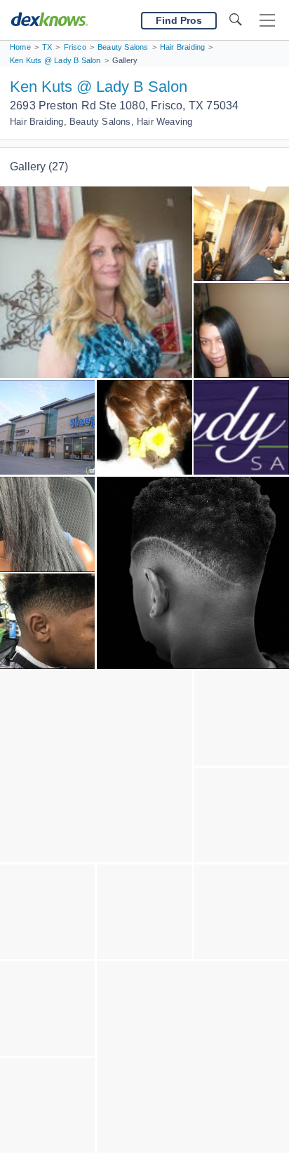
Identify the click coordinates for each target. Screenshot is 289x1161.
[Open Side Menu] (267, 20)
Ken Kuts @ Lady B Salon (98, 86)
